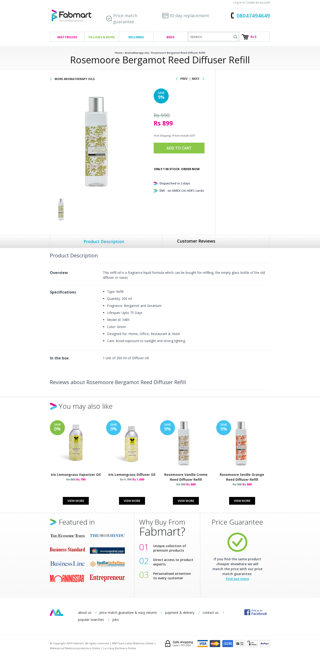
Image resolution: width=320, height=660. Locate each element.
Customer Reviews (196, 241)
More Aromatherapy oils (75, 79)
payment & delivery (179, 612)
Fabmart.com (71, 16)
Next (196, 79)
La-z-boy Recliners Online (119, 648)
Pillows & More (102, 37)
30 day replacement (189, 15)
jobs (115, 619)
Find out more (237, 578)
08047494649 (253, 15)
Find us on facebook (255, 612)
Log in (238, 2)
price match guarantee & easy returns (128, 612)
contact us (211, 612)
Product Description (104, 241)
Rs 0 (253, 36)
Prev (184, 79)
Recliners (136, 37)
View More (75, 501)
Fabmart (56, 612)
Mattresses (67, 37)
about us (84, 612)
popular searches (91, 619)
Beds (171, 37)
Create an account (258, 2)
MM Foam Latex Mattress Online (133, 643)
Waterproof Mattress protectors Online (75, 648)
